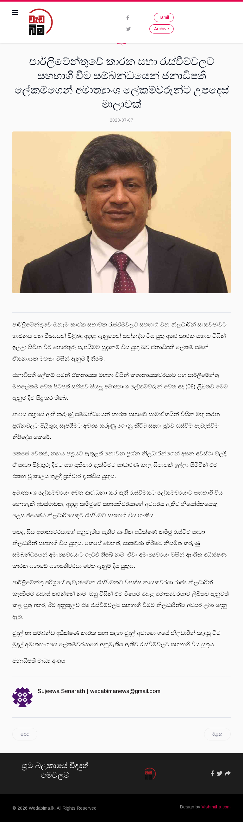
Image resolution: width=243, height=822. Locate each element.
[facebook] (127, 17)
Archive (161, 28)
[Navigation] (15, 12)
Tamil (164, 17)
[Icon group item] (212, 773)
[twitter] (128, 29)
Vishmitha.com (216, 806)
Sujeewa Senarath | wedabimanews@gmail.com (99, 691)
